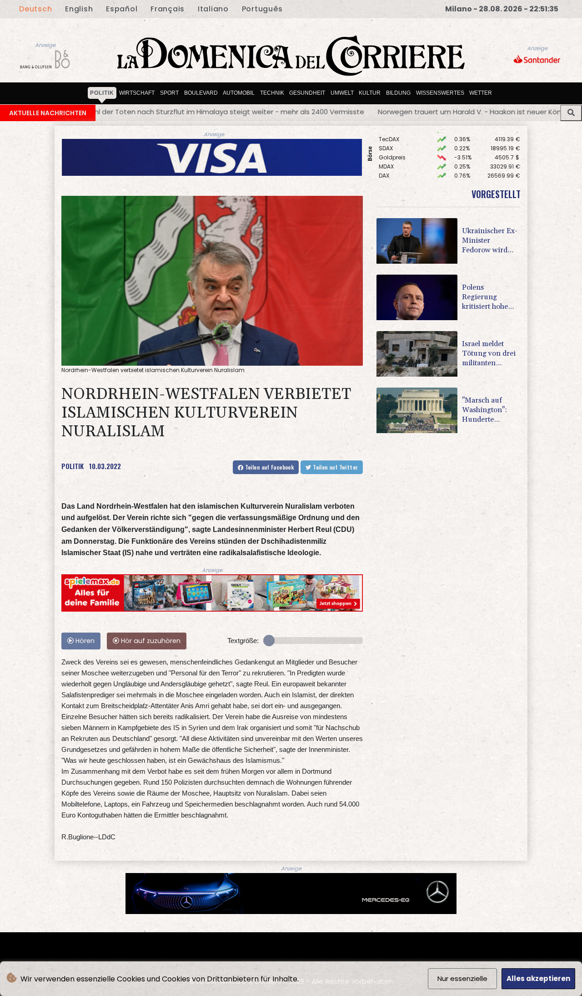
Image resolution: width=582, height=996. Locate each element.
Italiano (213, 9)
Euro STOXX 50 (398, 176)
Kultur (370, 93)
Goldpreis (392, 139)
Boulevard (201, 93)
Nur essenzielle (462, 978)
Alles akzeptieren (538, 978)
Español (121, 9)
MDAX (386, 149)
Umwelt (342, 93)
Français (168, 9)
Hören (84, 640)
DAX (384, 158)
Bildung (398, 93)
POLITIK (72, 466)
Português (262, 9)
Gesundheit (307, 93)
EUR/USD (390, 167)
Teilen (268, 467)
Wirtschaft (137, 93)
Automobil (239, 93)
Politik (102, 93)
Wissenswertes (440, 93)
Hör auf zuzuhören (150, 640)
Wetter (480, 93)
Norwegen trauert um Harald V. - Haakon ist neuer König (337, 112)
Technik (272, 93)
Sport (169, 93)
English (79, 9)
